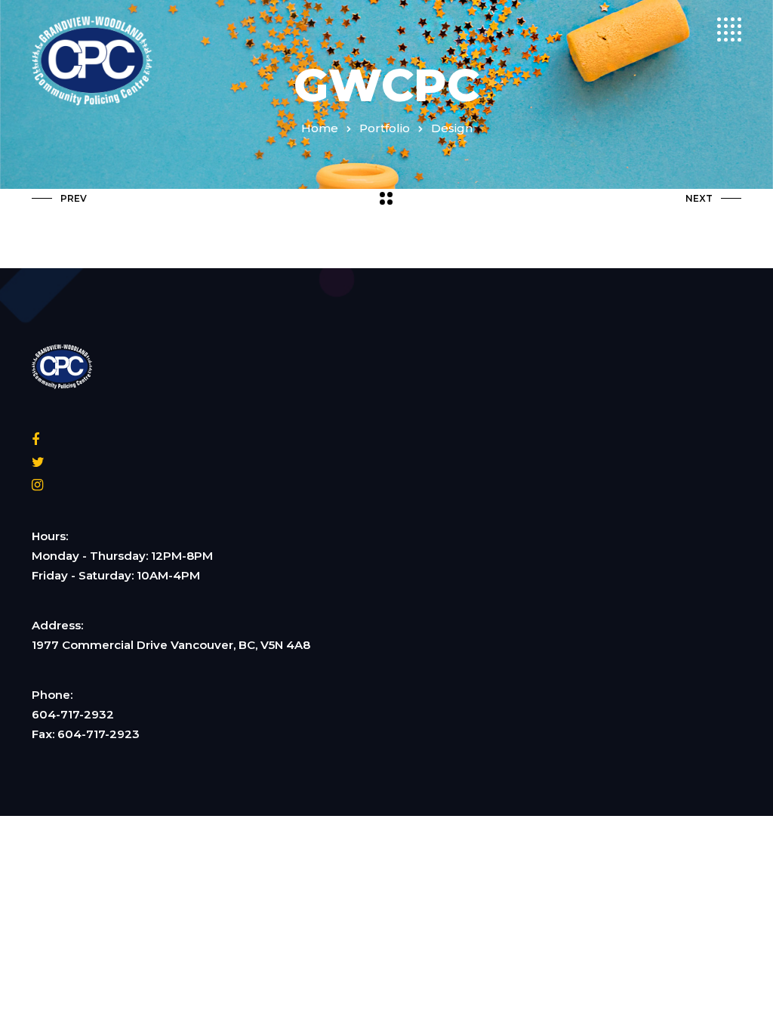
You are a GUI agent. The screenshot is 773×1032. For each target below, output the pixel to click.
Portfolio (384, 128)
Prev (73, 198)
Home (319, 128)
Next (699, 198)
